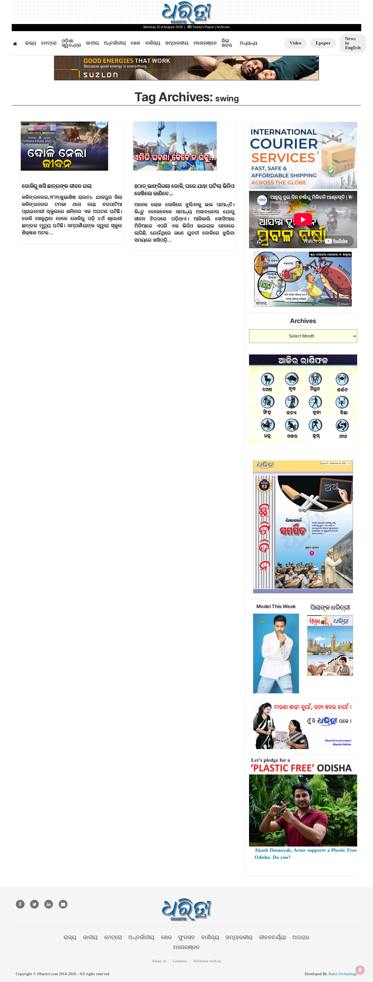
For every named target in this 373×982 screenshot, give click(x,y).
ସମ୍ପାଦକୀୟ (176, 43)
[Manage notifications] (360, 970)
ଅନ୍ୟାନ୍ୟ (248, 43)
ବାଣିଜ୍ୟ (153, 43)
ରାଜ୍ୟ (30, 43)
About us (159, 961)
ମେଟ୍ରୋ (49, 43)
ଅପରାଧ (300, 937)
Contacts (180, 961)
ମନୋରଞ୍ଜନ (205, 43)
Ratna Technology (342, 974)
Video (295, 43)
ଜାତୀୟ (92, 43)
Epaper (323, 43)
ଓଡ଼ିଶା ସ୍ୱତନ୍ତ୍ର (71, 43)
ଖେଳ (135, 43)
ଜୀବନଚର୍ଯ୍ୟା (272, 937)
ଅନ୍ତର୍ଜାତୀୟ (115, 43)
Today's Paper (203, 27)
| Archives (222, 27)
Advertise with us (207, 961)
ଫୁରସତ (186, 937)
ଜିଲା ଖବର (227, 43)
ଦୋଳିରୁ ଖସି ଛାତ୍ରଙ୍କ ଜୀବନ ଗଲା (56, 186)
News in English (352, 43)
